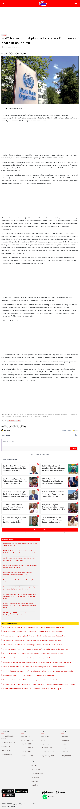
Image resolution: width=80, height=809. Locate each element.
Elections (35, 785)
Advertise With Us (8, 742)
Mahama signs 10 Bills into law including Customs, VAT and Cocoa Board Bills (32, 645)
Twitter (64, 744)
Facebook (65, 740)
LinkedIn (64, 752)
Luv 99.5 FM (26, 752)
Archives (35, 781)
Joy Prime (45, 744)
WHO (18, 421)
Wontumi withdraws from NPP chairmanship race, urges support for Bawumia (33, 680)
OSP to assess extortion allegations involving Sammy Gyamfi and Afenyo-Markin (33, 653)
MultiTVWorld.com (48, 748)
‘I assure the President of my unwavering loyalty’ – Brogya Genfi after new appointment (20, 589)
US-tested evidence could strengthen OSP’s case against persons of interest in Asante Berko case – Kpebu (19, 597)
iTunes (62, 792)
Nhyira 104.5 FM (27, 756)
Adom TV (44, 740)
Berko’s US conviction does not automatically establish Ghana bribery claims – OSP (18, 574)
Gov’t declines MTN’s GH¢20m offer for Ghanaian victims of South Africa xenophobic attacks (38, 671)
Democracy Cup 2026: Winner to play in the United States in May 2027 (20, 545)
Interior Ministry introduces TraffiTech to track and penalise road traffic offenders (34, 667)
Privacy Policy (6, 754)
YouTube (64, 736)
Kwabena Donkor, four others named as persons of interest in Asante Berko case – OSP (36, 649)
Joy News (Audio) (47, 756)
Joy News (45, 736)
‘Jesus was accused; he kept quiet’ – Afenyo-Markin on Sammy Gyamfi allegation (34, 636)
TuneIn (50, 792)
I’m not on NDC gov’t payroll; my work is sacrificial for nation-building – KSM (32, 640)
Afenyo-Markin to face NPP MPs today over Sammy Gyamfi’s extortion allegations (33, 627)
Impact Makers (37, 773)
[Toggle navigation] (76, 4)
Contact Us (5, 746)
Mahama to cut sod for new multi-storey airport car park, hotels (27, 658)
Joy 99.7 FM (25, 736)
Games (34, 765)
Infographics (66, 756)
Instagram (65, 748)
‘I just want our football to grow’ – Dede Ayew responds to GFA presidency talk (32, 689)
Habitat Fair (36, 769)
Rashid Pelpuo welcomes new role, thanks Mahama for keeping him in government (20, 560)
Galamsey (35, 777)
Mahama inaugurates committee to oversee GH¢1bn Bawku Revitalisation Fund (20, 567)
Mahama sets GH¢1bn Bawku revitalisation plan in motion (19, 582)
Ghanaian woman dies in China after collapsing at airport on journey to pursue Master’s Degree (39, 684)
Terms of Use (6, 750)
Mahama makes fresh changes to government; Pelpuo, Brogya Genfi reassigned (33, 631)
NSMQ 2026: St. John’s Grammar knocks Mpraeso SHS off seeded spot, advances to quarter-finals (19, 553)
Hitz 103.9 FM (26, 744)
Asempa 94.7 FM (27, 748)
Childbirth (11, 421)
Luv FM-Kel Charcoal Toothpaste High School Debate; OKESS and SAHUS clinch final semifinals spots (19, 606)
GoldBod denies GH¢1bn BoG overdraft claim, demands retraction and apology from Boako (37, 662)
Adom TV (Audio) (47, 752)
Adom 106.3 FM (27, 740)
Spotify (50, 797)
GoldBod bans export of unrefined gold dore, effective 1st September (29, 675)
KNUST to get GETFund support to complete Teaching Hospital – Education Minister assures (18, 615)
